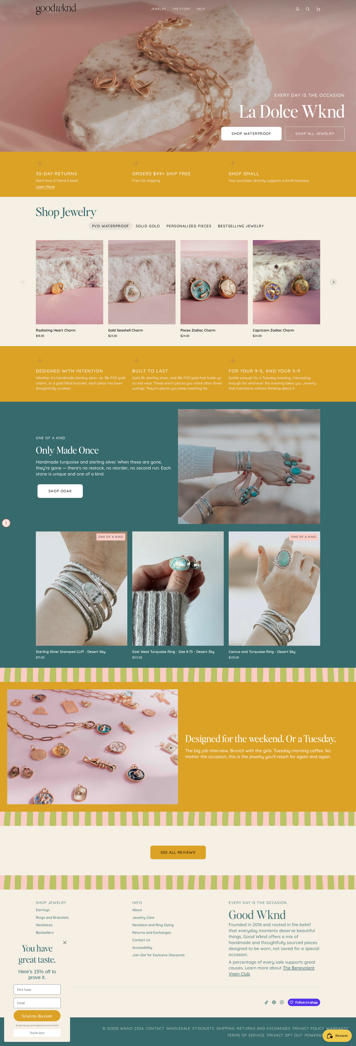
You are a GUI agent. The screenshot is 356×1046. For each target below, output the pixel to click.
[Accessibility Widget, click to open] (6, 523)
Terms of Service (246, 1035)
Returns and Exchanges (151, 932)
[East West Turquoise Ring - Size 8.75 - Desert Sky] (178, 588)
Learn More (45, 186)
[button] (158, 9)
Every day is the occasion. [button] (258, 902)
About (137, 910)
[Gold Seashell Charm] (142, 282)
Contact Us (141, 940)
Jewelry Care (143, 917)
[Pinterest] (274, 1002)
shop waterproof (251, 133)
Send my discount (37, 1016)
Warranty (337, 1028)
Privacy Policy (308, 1028)
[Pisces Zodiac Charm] (214, 282)
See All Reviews (178, 852)
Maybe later (37, 1033)
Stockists (203, 1028)
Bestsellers (45, 932)
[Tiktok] (266, 1002)
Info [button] (137, 902)
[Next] (333, 282)
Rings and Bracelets (52, 917)
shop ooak (60, 491)
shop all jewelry (314, 133)
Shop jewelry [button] (51, 902)
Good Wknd (120, 1028)
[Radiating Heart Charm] (69, 282)
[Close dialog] (64, 942)
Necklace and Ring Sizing (153, 925)
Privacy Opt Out (285, 1035)
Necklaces (44, 925)
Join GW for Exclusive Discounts (158, 955)
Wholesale (178, 1028)
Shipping (226, 1028)
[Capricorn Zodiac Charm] (286, 282)
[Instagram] (282, 1002)
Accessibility (142, 947)
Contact (155, 1028)
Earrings (43, 910)
